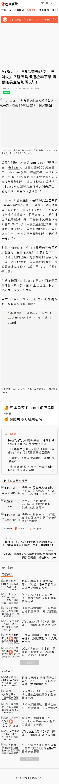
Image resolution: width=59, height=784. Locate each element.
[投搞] (42, 3)
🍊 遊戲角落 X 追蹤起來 (23, 419)
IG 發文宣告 (43, 200)
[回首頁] (9, 4)
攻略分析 (6, 10)
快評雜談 (44, 10)
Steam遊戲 (44, 19)
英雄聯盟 (16, 19)
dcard (4, 391)
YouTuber (22, 528)
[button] (56, 3)
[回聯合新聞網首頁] (3, 4)
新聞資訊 (31, 10)
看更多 (29, 662)
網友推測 (11, 280)
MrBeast (8, 528)
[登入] (51, 3)
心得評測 (19, 10)
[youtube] (47, 3)
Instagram (37, 528)
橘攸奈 (29, 19)
